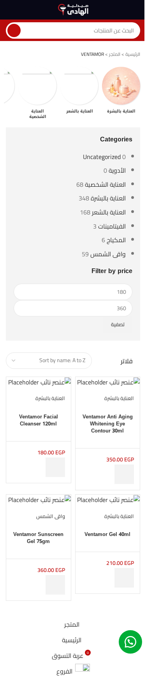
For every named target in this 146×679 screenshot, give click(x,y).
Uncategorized (102, 157)
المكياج (116, 240)
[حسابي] (9, 10)
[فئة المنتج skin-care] (121, 92)
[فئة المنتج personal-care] (37, 95)
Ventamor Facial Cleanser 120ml (38, 420)
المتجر (114, 54)
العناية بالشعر (109, 212)
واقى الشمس (108, 254)
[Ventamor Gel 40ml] (108, 499)
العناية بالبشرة (108, 198)
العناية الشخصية (105, 184)
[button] (124, 474)
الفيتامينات (112, 226)
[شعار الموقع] (73, 9)
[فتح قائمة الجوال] (137, 10)
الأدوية (117, 170)
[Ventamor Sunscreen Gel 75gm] (39, 499)
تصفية (118, 324)
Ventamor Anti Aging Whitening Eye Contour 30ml (108, 424)
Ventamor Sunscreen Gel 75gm (38, 537)
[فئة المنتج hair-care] (79, 92)
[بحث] (14, 30)
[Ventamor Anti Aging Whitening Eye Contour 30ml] (108, 382)
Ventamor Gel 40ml (107, 534)
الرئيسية (132, 54)
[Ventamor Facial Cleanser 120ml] (39, 382)
